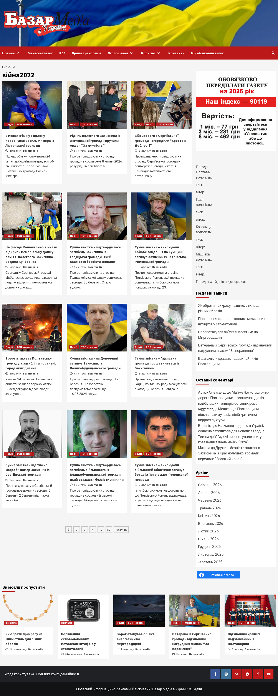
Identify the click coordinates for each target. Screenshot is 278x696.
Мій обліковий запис (207, 53)
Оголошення (118, 53)
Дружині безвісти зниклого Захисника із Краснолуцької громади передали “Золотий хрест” (229, 453)
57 (108, 530)
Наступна (121, 530)
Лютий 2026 (208, 531)
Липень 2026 (209, 492)
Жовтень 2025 (210, 562)
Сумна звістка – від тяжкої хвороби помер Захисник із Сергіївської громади (27, 470)
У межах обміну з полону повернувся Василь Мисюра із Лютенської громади (29, 140)
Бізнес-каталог (40, 53)
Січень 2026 (208, 539)
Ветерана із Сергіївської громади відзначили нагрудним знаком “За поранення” (235, 348)
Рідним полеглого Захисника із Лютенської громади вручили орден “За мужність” (95, 140)
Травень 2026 (209, 508)
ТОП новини (24, 124)
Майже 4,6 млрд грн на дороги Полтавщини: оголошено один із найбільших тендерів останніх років (233, 398)
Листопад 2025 (211, 554)
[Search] (273, 53)
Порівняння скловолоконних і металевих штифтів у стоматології (231, 321)
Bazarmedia (30, 150)
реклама (11, 622)
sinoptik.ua (238, 281)
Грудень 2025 (209, 546)
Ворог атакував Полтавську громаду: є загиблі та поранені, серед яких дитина (30, 363)
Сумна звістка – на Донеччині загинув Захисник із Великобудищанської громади (95, 363)
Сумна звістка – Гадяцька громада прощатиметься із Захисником (157, 363)
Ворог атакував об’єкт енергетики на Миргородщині (228, 335)
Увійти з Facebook (223, 575)
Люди (138, 124)
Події (9, 124)
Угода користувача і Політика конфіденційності (41, 674)
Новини (8, 53)
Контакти (176, 53)
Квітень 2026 (209, 515)
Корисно (148, 53)
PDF (62, 53)
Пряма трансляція (86, 53)
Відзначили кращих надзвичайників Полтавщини (228, 361)
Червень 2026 (210, 500)
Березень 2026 (210, 523)
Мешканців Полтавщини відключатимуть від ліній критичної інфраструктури (228, 414)
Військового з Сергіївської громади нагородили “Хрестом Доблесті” (160, 140)
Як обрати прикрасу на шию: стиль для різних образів (230, 308)
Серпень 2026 (210, 484)
